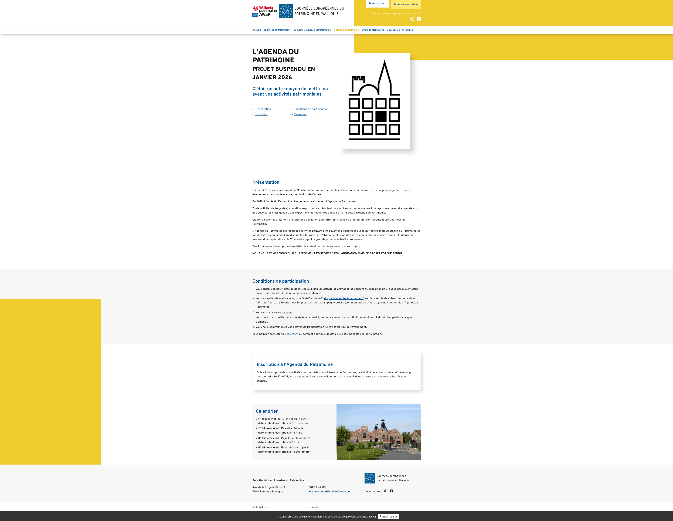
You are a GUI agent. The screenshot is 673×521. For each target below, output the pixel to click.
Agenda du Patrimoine (346, 30)
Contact (416, 13)
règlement (291, 334)
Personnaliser (388, 516)
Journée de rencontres (400, 30)
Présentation (263, 109)
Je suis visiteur (377, 3)
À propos (375, 13)
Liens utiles (314, 507)
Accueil (256, 30)
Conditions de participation (311, 109)
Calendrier (300, 114)
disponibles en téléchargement (343, 298)
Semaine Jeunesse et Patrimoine (312, 30)
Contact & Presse (260, 507)
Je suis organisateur (405, 4)
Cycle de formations (373, 30)
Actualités (404, 13)
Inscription (261, 114)
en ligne (287, 312)
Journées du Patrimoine (277, 30)
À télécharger (389, 13)
